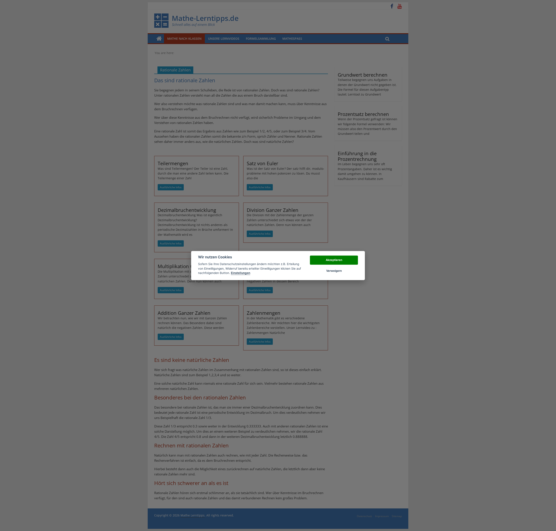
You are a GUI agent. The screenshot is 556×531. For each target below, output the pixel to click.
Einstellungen (240, 273)
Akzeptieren (334, 260)
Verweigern (334, 270)
